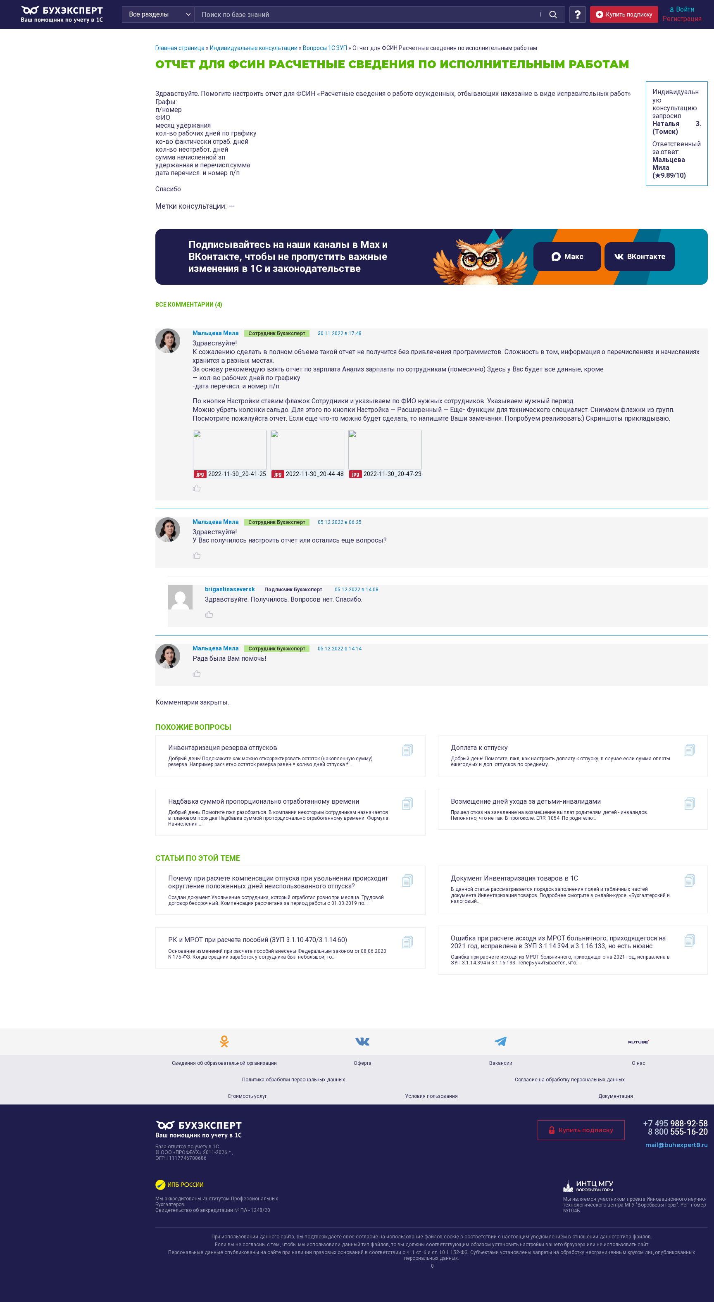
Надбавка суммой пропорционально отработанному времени (263, 801)
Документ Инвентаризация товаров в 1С (514, 878)
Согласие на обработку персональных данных (570, 1080)
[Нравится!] (197, 488)
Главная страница (180, 48)
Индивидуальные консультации (254, 48)
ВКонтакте (646, 256)
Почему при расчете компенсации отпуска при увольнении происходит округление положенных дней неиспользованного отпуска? (278, 882)
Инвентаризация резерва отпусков (222, 748)
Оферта (362, 1063)
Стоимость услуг (247, 1096)
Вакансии (500, 1063)
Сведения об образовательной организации (224, 1063)
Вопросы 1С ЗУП (325, 48)
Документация (615, 1096)
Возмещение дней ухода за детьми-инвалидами (526, 801)
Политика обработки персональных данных (293, 1080)
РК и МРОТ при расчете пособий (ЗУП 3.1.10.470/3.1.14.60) (257, 940)
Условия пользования (431, 1096)
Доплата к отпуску (479, 748)
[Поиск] (553, 14)
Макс (573, 256)
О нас (638, 1063)
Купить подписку (586, 1130)
